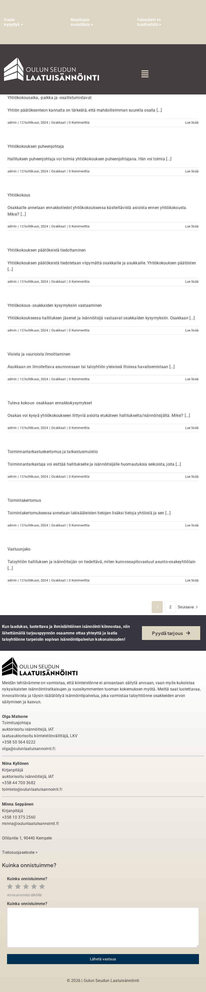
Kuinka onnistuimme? (27, 879)
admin (12, 122)
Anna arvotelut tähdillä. (25, 895)
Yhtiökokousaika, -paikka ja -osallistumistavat (49, 97)
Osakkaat (58, 122)
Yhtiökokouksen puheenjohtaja (36, 146)
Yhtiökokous (19, 195)
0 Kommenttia (79, 122)
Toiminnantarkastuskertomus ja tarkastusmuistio (53, 451)
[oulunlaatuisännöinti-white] (51, 59)
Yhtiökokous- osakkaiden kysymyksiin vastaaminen (55, 305)
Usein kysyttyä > (13, 22)
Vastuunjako (19, 549)
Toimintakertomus (24, 500)
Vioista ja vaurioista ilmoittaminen (39, 354)
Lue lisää (191, 122)
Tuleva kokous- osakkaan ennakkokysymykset (50, 403)
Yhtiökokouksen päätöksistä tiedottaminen (47, 250)
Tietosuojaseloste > (20, 852)
